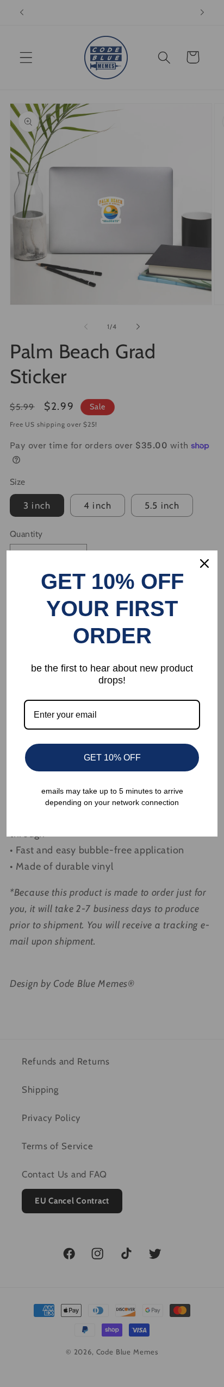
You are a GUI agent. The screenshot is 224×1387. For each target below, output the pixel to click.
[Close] (204, 563)
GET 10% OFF (112, 757)
